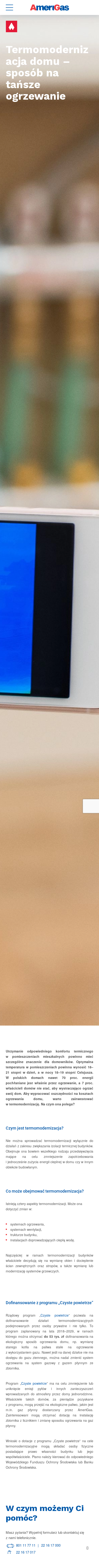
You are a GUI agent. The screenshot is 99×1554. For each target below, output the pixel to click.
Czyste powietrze (54, 1315)
